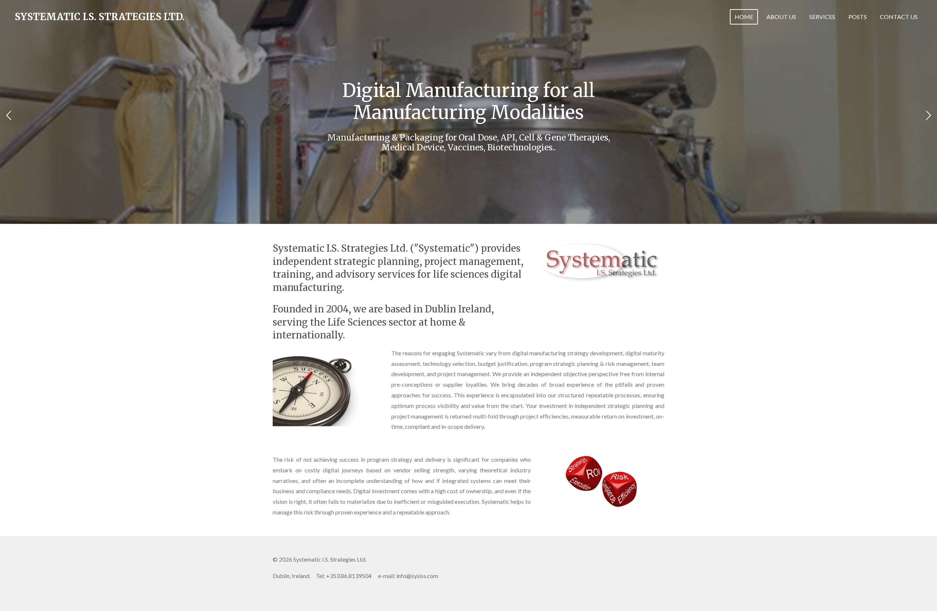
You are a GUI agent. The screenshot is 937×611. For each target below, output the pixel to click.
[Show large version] (602, 481)
